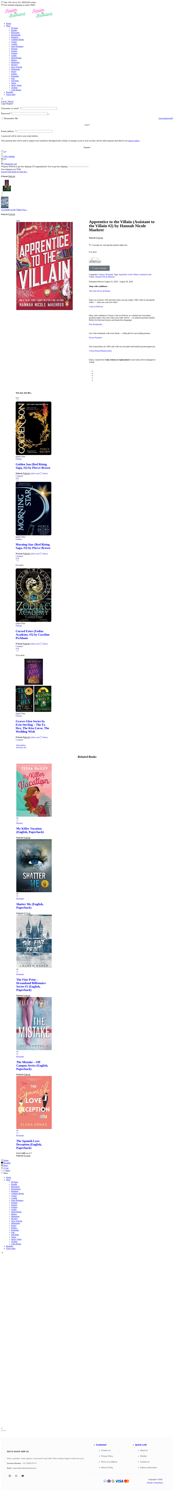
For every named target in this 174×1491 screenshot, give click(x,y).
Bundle (14, 30)
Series (13, 83)
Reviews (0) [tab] (21, 747)
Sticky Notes (16, 85)
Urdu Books (16, 90)
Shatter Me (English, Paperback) (29, 905)
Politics (14, 74)
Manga (14, 60)
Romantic (15, 76)
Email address (8, 131)
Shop (8, 26)
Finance (14, 53)
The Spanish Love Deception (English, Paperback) (29, 1144)
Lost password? (166, 118)
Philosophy (15, 69)
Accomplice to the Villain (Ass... (14, 210)
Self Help (15, 81)
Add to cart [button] (34, 473)
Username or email (11, 108)
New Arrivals (16, 67)
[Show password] (49, 114)
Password (6, 113)
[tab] (87, 745)
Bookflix (9, 92)
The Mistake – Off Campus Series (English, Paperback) (32, 1065)
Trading (14, 88)
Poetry (13, 72)
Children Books (17, 39)
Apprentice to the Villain (128, 274)
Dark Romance (17, 46)
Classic (14, 42)
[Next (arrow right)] (5, 1430)
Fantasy (14, 51)
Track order (10, 94)
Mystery (14, 65)
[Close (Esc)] (2, 1428)
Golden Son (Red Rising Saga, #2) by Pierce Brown (33, 466)
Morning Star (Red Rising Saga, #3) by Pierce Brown (33, 546)
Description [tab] (21, 745)
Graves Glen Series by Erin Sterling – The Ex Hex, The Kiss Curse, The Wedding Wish (32, 726)
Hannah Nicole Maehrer (105, 277)
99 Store (14, 28)
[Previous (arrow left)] (2, 1430)
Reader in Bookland (155, 1483)
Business (14, 37)
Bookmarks (16, 35)
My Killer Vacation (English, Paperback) (30, 830)
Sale (13, 78)
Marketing (15, 62)
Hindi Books (16, 58)
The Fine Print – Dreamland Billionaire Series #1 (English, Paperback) (31, 985)
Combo (14, 44)
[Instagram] (10, 1476)
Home (8, 23)
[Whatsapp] (16, 1476)
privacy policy (133, 141)
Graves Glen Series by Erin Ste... (14, 172)
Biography (15, 33)
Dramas (14, 49)
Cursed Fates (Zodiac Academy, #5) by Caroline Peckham (33, 634)
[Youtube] (23, 1476)
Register (87, 147)
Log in (87, 125)
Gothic (14, 55)
